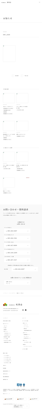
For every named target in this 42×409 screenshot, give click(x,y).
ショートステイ (26, 326)
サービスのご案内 (25, 320)
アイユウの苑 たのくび (7, 357)
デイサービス (26, 324)
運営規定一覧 (5, 379)
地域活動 (5, 329)
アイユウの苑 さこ (6, 355)
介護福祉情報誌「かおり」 (8, 342)
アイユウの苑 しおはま (7, 359)
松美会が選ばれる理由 (7, 320)
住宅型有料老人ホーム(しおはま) (8, 108)
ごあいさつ (5, 325)
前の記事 (16, 75)
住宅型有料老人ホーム (27, 338)
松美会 (6, 2)
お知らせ (4, 365)
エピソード (24, 318)
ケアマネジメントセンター (28, 346)
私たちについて (5, 323)
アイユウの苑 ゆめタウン (7, 360)
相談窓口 (24, 344)
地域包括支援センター (7, 371)
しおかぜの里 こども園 (7, 168)
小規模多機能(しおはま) (7, 110)
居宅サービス (25, 323)
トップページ (5, 318)
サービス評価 (6, 338)
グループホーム (26, 336)
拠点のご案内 (5, 353)
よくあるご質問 (25, 349)
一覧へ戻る (26, 75)
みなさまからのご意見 (7, 340)
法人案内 (5, 327)
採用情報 (4, 368)
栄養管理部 (5, 137)
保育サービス (25, 340)
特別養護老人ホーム (27, 334)
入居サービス (25, 332)
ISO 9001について (8, 333)
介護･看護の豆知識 (19, 168)
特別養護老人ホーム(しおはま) (8, 113)
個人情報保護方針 (6, 376)
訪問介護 (25, 328)
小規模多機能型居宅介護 (27, 330)
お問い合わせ (5, 373)
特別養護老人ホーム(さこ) (7, 139)
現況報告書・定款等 (7, 336)
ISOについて (6, 331)
